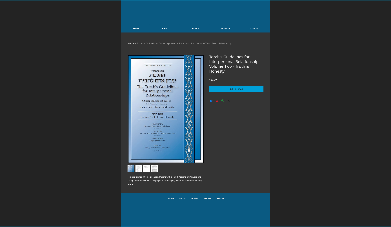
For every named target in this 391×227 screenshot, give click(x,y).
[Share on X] (228, 101)
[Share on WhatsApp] (223, 101)
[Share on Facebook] (211, 101)
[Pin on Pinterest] (217, 101)
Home (131, 43)
